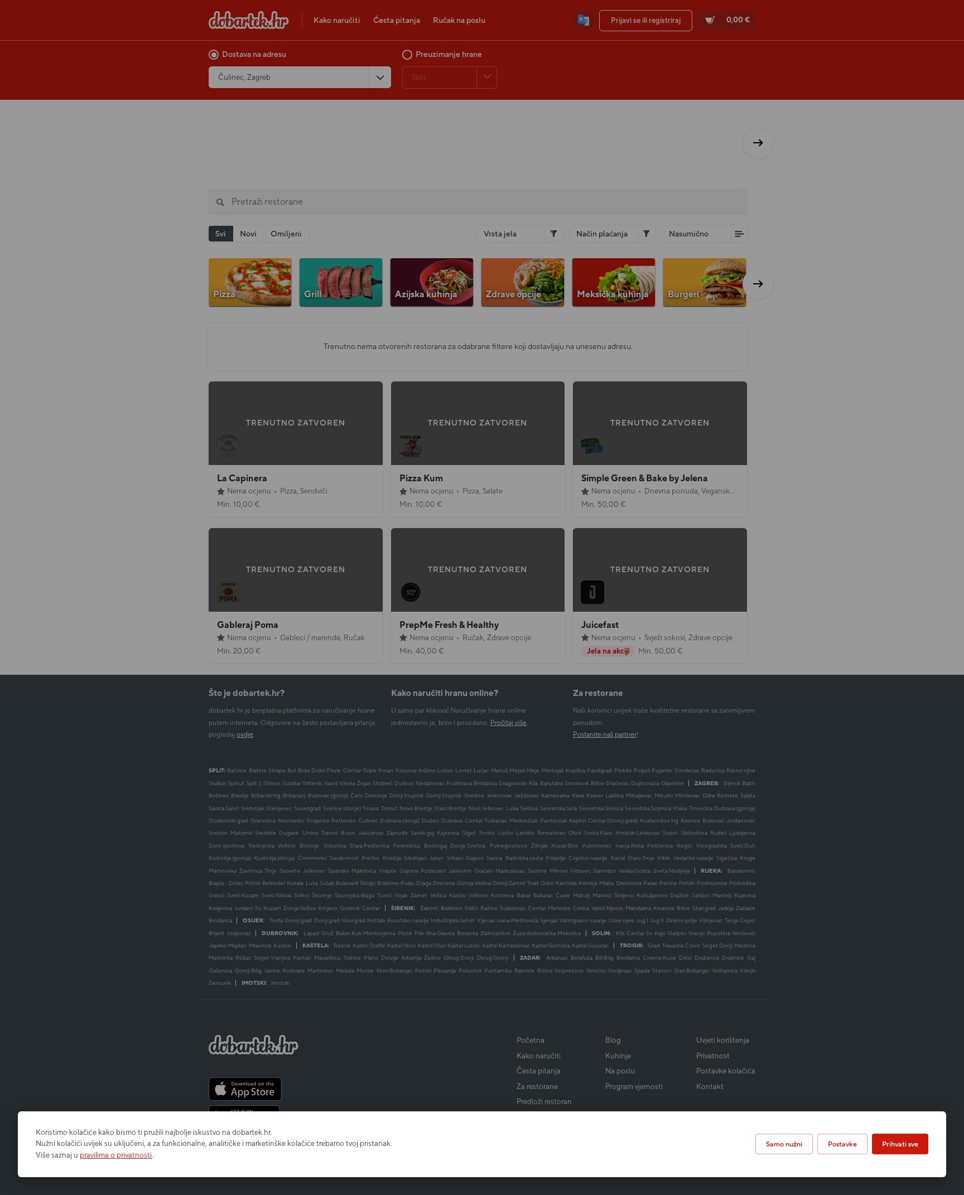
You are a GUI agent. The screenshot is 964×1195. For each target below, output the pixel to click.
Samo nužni (784, 1144)
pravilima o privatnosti (116, 1155)
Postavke (842, 1144)
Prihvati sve (900, 1144)
